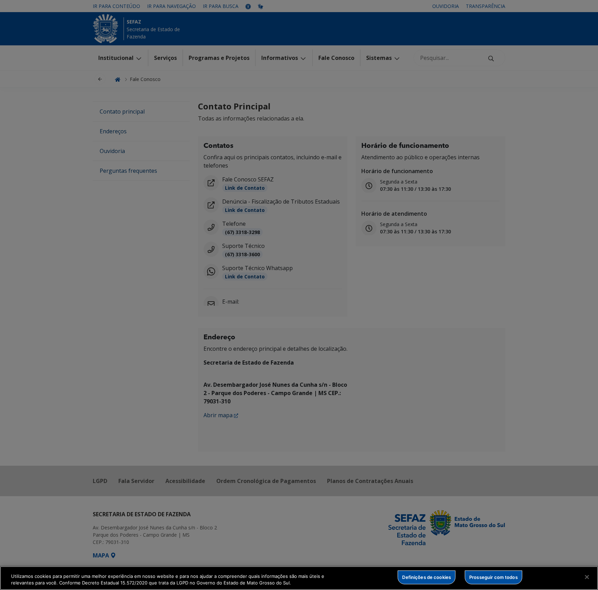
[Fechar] (587, 577)
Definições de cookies (426, 577)
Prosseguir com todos (493, 577)
